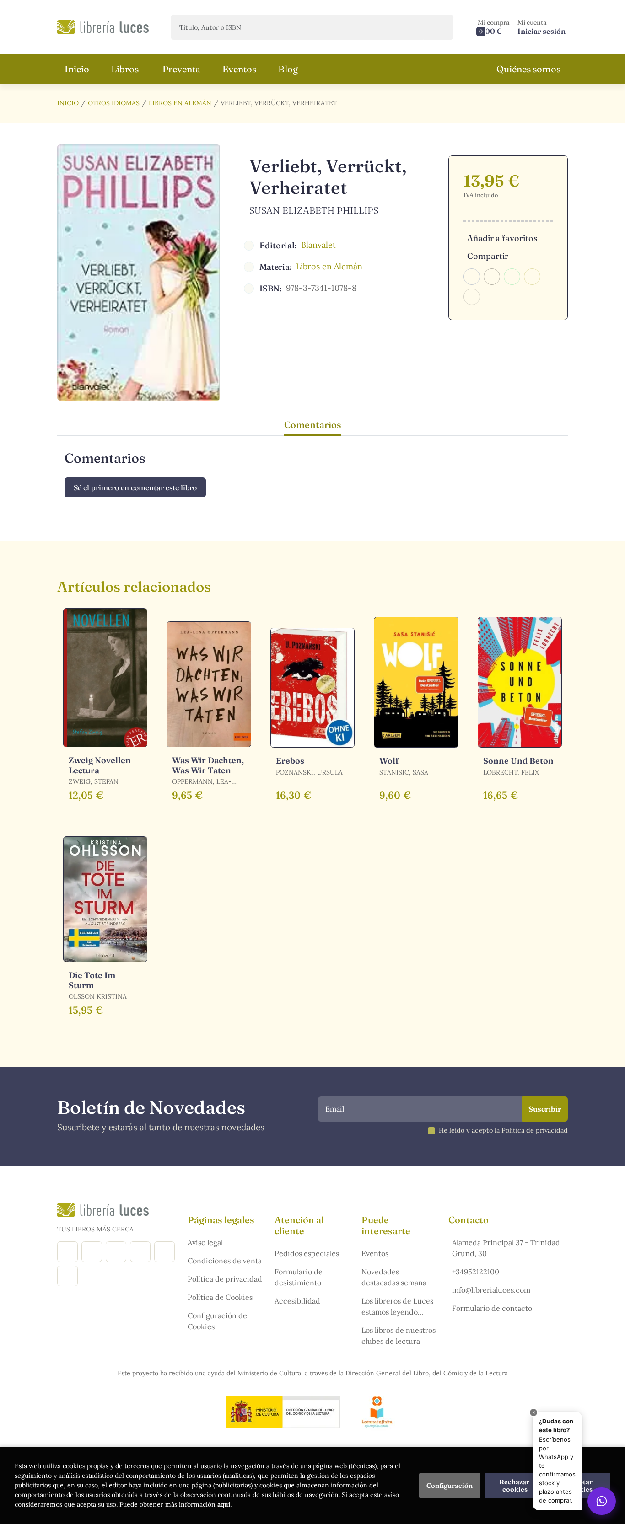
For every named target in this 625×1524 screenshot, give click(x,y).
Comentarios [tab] (312, 424)
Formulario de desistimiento (299, 1277)
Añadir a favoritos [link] (502, 238)
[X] (116, 1251)
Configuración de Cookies (217, 1321)
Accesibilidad (297, 1300)
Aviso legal (205, 1242)
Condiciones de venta (225, 1260)
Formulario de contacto (492, 1308)
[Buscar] (438, 27)
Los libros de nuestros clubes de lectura (398, 1336)
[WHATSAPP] (67, 1276)
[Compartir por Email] (532, 276)
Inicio (68, 103)
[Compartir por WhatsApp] (512, 276)
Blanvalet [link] (318, 245)
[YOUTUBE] (164, 1251)
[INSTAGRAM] (91, 1251)
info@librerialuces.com (491, 1289)
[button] (493, 27)
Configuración (449, 1485)
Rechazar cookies (515, 1485)
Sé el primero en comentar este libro (135, 487)
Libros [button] (125, 69)
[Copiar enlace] (471, 297)
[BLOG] (140, 1251)
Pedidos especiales (307, 1253)
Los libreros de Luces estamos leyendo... (397, 1306)
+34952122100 (475, 1271)
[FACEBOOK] (67, 1251)
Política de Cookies (220, 1297)
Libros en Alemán (180, 103)
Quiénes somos (528, 69)
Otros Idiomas (114, 103)
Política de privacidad (225, 1278)
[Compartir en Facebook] (471, 276)
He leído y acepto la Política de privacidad (503, 1130)
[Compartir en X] (492, 276)
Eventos (374, 1253)
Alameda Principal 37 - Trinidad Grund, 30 (506, 1248)
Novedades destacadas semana (393, 1277)
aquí (223, 1504)
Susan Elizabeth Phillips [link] (313, 210)
